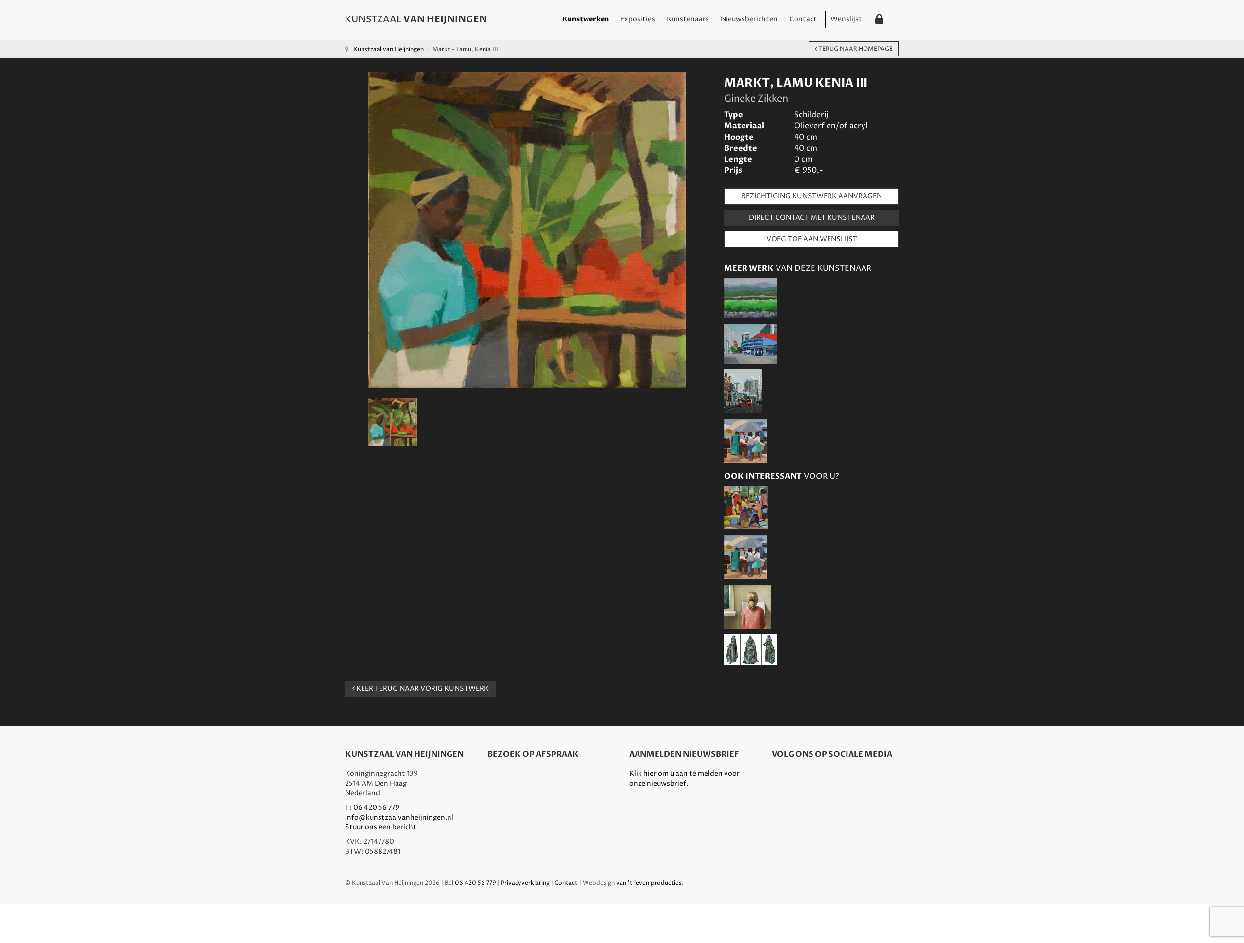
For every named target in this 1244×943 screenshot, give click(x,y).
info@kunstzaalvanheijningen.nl (399, 817)
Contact (803, 19)
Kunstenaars (688, 19)
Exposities (638, 19)
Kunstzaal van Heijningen (388, 49)
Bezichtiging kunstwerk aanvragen (812, 196)
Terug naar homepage (855, 49)
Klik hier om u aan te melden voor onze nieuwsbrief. (684, 778)
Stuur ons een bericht (380, 827)
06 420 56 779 (376, 807)
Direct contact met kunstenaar (812, 217)
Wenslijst (846, 19)
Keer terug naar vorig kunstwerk (422, 688)
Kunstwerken (585, 19)
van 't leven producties (649, 883)
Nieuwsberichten (749, 19)
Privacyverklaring (525, 883)
